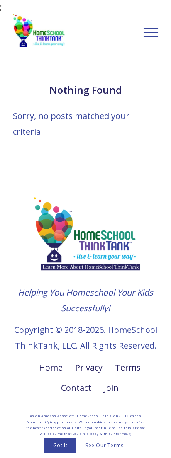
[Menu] (146, 30)
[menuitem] (146, 30)
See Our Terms (105, 445)
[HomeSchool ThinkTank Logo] (71, 30)
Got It (60, 445)
